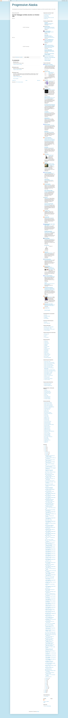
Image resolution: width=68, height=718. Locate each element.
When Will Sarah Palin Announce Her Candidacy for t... (50, 635)
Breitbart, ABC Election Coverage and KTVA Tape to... (50, 462)
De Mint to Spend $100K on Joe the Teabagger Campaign (50, 545)
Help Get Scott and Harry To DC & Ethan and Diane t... (50, 460)
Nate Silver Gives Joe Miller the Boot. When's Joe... (49, 565)
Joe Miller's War (47, 588)
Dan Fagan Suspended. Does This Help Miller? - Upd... (50, 477)
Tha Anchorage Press (47, 396)
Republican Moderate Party (48, 385)
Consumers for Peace (47, 14)
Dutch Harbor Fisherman (47, 412)
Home (26, 80)
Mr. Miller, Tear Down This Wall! (49, 576)
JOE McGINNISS (47, 238)
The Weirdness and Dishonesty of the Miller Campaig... (50, 456)
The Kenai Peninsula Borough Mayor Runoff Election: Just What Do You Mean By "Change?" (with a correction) (50, 289)
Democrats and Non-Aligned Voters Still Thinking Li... (50, 527)
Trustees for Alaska (47, 379)
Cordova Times (46, 410)
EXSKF (46, 44)
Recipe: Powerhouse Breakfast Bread (50, 276)
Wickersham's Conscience (49, 64)
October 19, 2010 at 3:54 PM (17, 76)
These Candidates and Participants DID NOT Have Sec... (50, 547)
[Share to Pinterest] (28, 57)
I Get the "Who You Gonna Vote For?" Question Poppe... (49, 502)
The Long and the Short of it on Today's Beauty (49, 622)
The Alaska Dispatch (47, 397)
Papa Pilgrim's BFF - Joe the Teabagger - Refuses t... (49, 641)
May (46, 683)
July (46, 680)
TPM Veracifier (46, 337)
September (47, 678)
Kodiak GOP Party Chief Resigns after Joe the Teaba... (50, 609)
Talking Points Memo (47, 354)
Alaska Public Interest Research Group (50, 370)
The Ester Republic (47, 330)
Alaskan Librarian (47, 124)
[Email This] (24, 57)
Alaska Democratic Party (47, 383)
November (46, 453)
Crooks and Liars (46, 343)
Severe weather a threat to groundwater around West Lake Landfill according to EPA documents (49, 36)
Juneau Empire (46, 416)
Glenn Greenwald (46, 346)
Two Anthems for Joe (48, 561)
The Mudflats (46, 111)
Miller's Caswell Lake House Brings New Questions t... (50, 510)
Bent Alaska (46, 147)
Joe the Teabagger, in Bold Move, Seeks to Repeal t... (50, 573)
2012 (45, 448)
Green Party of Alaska (47, 384)
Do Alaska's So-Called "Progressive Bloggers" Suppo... (50, 630)
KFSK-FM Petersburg (47, 423)
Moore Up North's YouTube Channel (49, 329)
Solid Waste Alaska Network (48, 378)
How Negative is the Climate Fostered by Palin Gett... (49, 661)
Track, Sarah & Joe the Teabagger (50, 623)
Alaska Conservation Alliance (48, 364)
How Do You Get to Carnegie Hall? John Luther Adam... (50, 611)
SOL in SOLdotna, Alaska (48, 190)
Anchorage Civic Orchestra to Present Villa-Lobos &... (49, 506)
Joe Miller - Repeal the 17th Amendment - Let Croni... (49, 649)
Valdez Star (46, 442)
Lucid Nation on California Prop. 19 (50, 593)
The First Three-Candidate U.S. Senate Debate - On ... (49, 637)
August (46, 679)
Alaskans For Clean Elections (48, 375)
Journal (46, 282)
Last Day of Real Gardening (49, 624)
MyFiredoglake (46, 318)
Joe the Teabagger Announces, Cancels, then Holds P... (49, 618)
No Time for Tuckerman (48, 112)
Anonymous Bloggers (48, 172)
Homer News (46, 414)
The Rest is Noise (46, 355)
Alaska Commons (47, 96)
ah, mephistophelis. (48, 31)
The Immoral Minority (48, 137)
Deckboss (45, 394)
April (46, 684)
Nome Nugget (46, 437)
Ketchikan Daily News (47, 422)
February (46, 687)
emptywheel (46, 344)
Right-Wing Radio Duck (48, 669)
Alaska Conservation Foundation (49, 365)
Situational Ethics (47, 266)
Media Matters (46, 349)
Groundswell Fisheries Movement (50, 104)
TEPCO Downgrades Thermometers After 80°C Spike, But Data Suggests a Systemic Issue (50, 28)
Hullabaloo (45, 347)
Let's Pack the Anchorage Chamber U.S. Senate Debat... (50, 663)
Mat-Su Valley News (47, 323)
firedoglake (45, 317)
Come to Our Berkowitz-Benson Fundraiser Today (49, 673)
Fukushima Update (47, 60)
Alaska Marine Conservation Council (49, 369)
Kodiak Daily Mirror (47, 427)
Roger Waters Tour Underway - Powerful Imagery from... (49, 639)
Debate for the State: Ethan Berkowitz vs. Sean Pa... (49, 470)
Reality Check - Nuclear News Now (50, 57)
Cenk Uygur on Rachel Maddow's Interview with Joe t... (50, 489)
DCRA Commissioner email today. (49, 132)
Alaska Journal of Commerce (48, 404)
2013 (45, 447)
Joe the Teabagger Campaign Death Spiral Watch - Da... (50, 494)
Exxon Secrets (46, 15)
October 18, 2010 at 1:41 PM (17, 64)
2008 (45, 691)
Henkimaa (46, 197)
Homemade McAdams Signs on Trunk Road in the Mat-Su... (49, 504)
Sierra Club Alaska (47, 377)
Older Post (38, 80)
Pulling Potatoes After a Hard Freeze (50, 633)
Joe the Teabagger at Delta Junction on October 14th (50, 563)
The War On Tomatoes (52, 89)
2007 (45, 692)
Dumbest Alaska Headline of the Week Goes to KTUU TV (49, 645)
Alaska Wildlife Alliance (47, 374)
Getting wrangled (47, 198)
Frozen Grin (46, 80)
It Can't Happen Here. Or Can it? (49, 480)
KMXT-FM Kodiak (46, 425)
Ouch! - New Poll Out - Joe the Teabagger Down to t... (49, 492)
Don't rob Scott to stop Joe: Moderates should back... (49, 487)
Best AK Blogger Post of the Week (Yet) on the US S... (50, 496)
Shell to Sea (46, 18)
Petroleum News (46, 438)
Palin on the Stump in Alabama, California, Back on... (49, 626)
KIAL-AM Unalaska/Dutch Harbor (49, 424)
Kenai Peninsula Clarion (47, 421)
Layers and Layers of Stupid (49, 539)
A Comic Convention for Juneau (49, 180)
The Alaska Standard (47, 398)
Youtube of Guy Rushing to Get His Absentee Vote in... (50, 605)
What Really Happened (47, 357)
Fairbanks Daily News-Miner (48, 413)
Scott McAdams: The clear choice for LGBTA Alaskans (50, 620)
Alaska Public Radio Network (48, 405)
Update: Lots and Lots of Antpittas (49, 65)
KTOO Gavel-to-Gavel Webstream (49, 431)
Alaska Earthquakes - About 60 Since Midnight (51, 73)
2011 (45, 449)
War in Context (46, 356)
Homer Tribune (46, 415)
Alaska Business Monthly (48, 402)
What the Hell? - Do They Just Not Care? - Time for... (50, 536)
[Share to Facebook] (27, 57)
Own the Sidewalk (47, 310)
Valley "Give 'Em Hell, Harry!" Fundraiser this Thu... (49, 667)
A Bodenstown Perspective (49, 287)
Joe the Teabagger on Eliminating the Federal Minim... (50, 657)
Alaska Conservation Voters (48, 366)
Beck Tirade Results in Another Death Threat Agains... (49, 475)
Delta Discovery (46, 411)
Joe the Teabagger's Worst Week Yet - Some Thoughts (50, 659)
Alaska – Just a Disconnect (48, 225)
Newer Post (14, 80)
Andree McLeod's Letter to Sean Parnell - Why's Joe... (49, 615)
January (46, 688)
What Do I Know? (47, 71)
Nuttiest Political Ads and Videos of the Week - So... (50, 651)
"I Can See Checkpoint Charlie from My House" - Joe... (50, 557)
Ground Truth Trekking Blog (49, 203)
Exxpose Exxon (46, 16)
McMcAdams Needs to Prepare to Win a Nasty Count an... (50, 543)
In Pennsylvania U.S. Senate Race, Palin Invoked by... (50, 628)
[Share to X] (26, 57)
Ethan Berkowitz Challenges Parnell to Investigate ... (50, 671)
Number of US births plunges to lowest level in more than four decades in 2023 (50, 98)
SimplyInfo (46, 22)
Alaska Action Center (47, 361)
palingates (46, 296)
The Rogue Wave (47, 210)
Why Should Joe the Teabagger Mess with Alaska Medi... (50, 613)
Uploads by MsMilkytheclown (49, 39)
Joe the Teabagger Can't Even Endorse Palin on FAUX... (49, 643)
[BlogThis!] (25, 57)
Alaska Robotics (47, 179)
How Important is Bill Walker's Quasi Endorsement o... (50, 592)
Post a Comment (15, 78)
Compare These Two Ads (48, 473)
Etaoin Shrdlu (46, 395)
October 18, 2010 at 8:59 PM (17, 69)
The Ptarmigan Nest (48, 259)
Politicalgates (47, 154)
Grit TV (45, 336)
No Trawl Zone (47, 245)
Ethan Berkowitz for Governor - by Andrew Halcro (50, 479)
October (46, 454)
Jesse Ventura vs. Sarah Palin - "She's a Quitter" (49, 578)
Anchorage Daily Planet (47, 392)
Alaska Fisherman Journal (48, 403)
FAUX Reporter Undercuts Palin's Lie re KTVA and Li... (50, 458)
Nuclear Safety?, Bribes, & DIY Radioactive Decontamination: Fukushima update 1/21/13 (49, 41)
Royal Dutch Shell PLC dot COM (49, 17)
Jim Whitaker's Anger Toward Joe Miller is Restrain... (50, 530)
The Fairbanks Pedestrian (48, 275)
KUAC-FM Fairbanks (47, 434)
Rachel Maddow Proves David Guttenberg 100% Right (49, 500)
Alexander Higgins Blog (48, 49)
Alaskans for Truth (47, 376)
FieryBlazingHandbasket (48, 231)
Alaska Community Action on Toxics (49, 363)
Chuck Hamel (46, 696)
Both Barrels (46, 131)
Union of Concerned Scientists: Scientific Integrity (49, 54)
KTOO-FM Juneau (47, 432)
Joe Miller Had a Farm (48, 676)
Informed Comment (47, 348)
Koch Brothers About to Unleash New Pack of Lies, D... (50, 655)
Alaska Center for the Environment (49, 362)
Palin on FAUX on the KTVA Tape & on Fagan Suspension (50, 466)
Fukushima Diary (47, 26)
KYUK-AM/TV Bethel (47, 435)
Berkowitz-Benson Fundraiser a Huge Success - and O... (50, 665)
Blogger (38, 711)
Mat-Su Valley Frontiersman (48, 436)
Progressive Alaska (24, 4)
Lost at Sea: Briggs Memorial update (49, 173)
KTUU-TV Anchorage (47, 433)
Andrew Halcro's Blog (47, 393)
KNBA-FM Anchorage (47, 426)
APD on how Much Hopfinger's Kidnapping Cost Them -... (49, 525)
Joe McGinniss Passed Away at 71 (49, 239)
